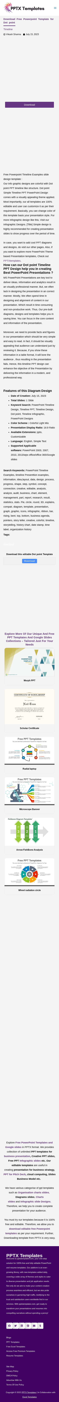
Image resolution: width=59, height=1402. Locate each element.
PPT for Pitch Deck (15, 1174)
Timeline (8, 29)
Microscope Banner (29, 809)
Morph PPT (29, 680)
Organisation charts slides (33, 1192)
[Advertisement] (29, 71)
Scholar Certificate (29, 728)
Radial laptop (29, 769)
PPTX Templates (24, 1255)
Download (29, 561)
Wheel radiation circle (29, 890)
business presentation (17, 1156)
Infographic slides (30, 1160)
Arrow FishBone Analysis (29, 850)
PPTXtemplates (12, 260)
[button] (9, 1326)
